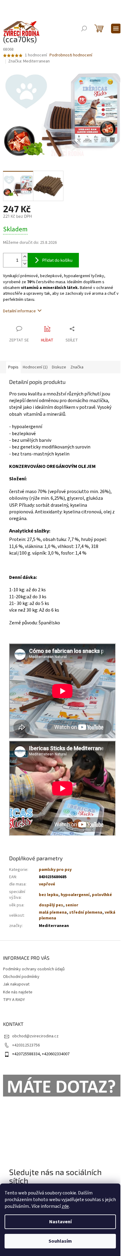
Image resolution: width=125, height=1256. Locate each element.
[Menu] (116, 28)
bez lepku (48, 895)
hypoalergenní (75, 895)
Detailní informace (19, 311)
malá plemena (53, 912)
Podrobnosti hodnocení (70, 55)
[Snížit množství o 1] (25, 263)
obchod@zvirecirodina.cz (35, 1036)
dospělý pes (51, 905)
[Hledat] (84, 28)
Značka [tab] (76, 367)
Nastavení (60, 1221)
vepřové (47, 884)
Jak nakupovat (16, 984)
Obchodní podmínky (21, 977)
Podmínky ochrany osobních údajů (34, 969)
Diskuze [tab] (59, 367)
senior (72, 905)
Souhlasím (60, 1241)
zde (65, 1206)
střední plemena (85, 912)
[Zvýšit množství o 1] (25, 256)
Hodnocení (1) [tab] (35, 367)
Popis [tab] (13, 367)
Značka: (29, 61)
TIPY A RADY (14, 1000)
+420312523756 (26, 1045)
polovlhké (102, 895)
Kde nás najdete (17, 992)
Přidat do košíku (57, 260)
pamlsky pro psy (55, 870)
